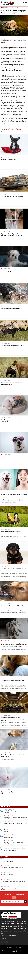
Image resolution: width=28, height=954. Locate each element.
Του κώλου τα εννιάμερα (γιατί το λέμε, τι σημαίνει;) (12, 867)
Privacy (19, 950)
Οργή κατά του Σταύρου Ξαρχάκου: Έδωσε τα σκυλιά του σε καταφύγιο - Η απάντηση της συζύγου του (14, 234)
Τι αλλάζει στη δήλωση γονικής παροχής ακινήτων (14, 811)
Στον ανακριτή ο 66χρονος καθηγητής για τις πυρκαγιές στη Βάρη (14, 837)
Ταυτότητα (7, 950)
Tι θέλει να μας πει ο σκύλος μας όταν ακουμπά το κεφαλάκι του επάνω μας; (12, 681)
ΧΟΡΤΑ (7, 129)
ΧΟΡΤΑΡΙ (13, 129)
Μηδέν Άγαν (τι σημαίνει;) (7, 874)
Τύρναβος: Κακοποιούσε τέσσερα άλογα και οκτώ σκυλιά (12, 346)
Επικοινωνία (14, 951)
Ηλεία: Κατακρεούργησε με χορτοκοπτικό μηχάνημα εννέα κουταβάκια (13, 420)
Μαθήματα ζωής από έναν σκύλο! (9, 159)
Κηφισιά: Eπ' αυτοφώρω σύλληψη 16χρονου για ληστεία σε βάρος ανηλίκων (14, 849)
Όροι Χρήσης (14, 950)
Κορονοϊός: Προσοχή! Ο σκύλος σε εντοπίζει (11, 531)
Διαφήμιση (24, 950)
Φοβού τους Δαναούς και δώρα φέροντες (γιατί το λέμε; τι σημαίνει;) (14, 889)
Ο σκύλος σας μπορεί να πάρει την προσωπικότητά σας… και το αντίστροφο (14, 495)
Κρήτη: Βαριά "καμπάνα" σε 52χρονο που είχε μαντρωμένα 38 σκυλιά (11, 383)
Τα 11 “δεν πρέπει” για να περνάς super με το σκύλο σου (14, 568)
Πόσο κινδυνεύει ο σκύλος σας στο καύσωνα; (11, 308)
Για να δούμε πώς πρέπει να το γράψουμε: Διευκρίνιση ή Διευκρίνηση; (13, 882)
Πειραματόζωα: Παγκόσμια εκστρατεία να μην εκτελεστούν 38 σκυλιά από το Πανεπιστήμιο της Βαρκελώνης (12, 719)
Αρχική (2, 950)
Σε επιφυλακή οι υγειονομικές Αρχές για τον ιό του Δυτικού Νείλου (15, 818)
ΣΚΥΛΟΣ (19, 129)
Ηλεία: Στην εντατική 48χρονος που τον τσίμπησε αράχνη (15, 830)
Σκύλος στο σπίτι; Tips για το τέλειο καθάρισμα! (12, 196)
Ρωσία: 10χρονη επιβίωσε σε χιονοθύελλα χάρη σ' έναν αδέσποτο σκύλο (13, 755)
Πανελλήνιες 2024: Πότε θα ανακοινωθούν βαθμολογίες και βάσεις (13, 843)
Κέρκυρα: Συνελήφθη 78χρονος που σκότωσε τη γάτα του (13, 792)
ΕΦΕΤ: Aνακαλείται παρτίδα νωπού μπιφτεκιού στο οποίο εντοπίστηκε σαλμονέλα (15, 824)
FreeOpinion (5, 7)
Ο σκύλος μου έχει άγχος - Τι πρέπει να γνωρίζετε (12, 271)
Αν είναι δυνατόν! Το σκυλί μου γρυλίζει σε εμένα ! (12, 605)
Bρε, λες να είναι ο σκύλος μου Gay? (9, 457)
